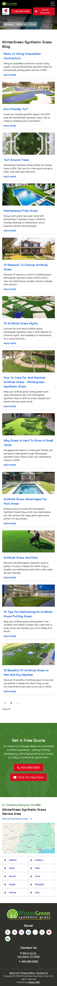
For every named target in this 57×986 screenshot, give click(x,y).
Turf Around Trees (16, 160)
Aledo (12, 868)
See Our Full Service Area (15, 818)
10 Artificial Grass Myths (21, 323)
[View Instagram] (21, 932)
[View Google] (14, 932)
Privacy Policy (27, 973)
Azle (37, 892)
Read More (10, 75)
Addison (39, 860)
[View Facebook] (7, 932)
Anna (37, 876)
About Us (21, 24)
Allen (37, 868)
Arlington (39, 884)
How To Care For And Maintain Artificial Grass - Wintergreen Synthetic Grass (24, 382)
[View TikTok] (35, 932)
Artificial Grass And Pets (21, 557)
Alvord (12, 876)
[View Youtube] (49, 932)
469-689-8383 (22, 11)
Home (9, 24)
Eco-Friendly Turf (16, 109)
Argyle (12, 884)
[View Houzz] (7, 938)
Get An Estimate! (45, 11)
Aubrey (12, 892)
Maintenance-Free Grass (21, 210)
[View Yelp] (42, 932)
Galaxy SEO (34, 982)
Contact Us (42, 973)
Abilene (13, 860)
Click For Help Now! (30, 777)
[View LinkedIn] (28, 932)
